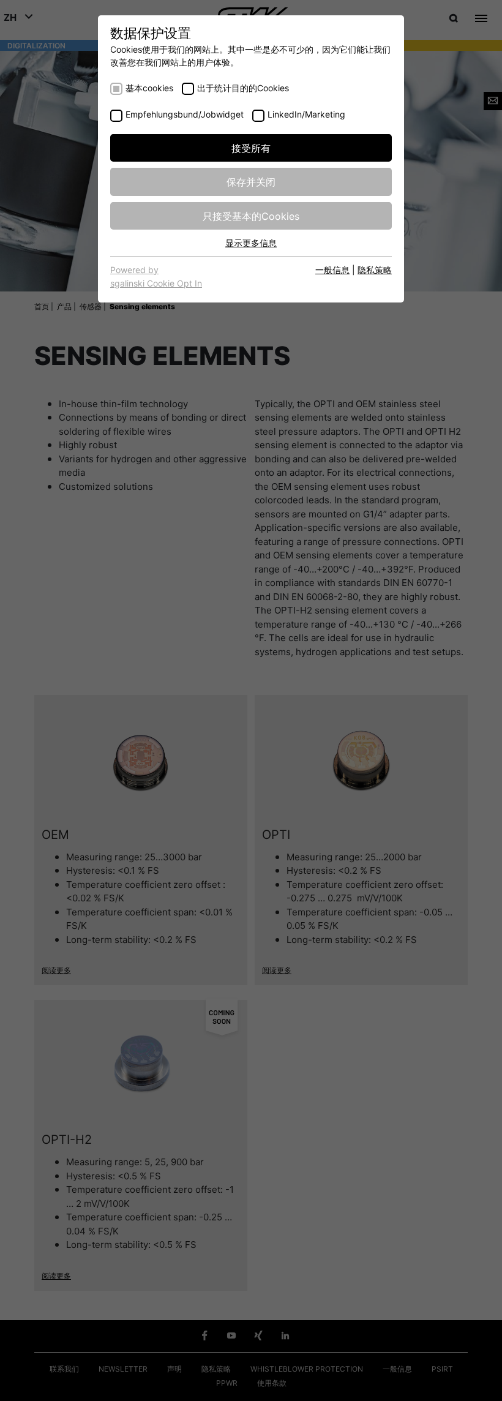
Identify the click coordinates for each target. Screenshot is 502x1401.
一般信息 (332, 269)
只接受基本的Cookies (251, 215)
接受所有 (251, 147)
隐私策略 (375, 269)
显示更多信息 (251, 242)
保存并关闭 (251, 181)
